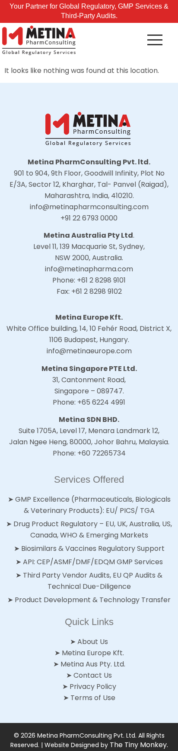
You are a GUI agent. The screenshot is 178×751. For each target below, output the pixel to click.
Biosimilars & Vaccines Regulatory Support (93, 548)
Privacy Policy (93, 686)
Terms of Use (92, 698)
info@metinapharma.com (89, 269)
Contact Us (92, 675)
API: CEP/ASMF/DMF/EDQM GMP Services (93, 562)
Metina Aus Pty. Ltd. (92, 664)
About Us (92, 642)
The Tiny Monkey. (139, 745)
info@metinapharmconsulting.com (89, 207)
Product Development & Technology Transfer (93, 600)
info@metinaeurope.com (89, 351)
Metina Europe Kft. (93, 653)
